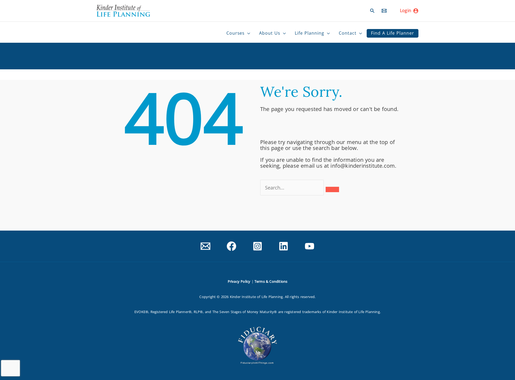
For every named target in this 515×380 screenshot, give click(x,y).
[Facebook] (231, 246)
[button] (372, 10)
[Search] (332, 189)
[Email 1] (205, 246)
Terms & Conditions (271, 281)
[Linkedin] (283, 246)
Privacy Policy (239, 281)
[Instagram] (257, 246)
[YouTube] (309, 246)
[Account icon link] (415, 10)
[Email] (384, 11)
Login (405, 10)
